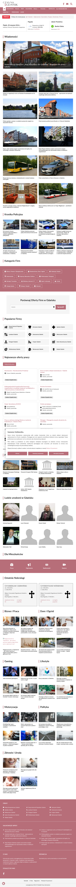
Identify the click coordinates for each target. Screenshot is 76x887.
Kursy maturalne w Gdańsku (46, 678)
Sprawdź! (60, 307)
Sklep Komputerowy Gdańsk (12, 807)
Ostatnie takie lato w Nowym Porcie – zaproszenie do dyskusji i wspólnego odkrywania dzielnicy (19, 835)
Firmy (22, 8)
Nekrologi (52, 8)
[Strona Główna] (4, 9)
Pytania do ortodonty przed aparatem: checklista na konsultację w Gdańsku (10, 771)
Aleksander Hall (7, 547)
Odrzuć (17, 453)
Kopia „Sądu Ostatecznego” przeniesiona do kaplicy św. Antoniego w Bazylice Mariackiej (55, 839)
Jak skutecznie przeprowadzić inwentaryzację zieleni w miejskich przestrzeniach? (47, 651)
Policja (17, 8)
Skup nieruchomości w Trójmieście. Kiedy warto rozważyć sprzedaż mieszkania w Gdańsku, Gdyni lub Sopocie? (11, 631)
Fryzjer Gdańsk (37, 341)
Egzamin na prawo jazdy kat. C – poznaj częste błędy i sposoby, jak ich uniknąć (29, 744)
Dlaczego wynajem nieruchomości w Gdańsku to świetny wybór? (64, 680)
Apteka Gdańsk (61, 327)
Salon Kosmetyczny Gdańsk (64, 341)
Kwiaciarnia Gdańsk (38, 334)
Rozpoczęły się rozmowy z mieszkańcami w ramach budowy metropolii (56, 843)
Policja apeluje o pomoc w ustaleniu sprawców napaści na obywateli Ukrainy (56, 835)
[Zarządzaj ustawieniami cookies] (3, 883)
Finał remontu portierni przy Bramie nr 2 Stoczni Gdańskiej (54, 121)
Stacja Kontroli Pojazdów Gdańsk (15, 327)
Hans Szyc (59, 547)
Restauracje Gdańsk (38, 349)
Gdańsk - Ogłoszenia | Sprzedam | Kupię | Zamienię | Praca (45, 17)
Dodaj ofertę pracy (9, 364)
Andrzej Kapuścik (7, 523)
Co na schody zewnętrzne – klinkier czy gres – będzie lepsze (64, 651)
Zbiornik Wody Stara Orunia (64, 489)
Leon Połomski (25, 523)
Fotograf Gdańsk (13, 341)
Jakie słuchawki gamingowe (10, 678)
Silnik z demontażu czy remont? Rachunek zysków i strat (28, 726)
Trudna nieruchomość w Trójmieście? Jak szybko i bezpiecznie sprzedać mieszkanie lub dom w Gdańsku (63, 631)
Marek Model (42, 523)
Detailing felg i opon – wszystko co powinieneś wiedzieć (9, 726)
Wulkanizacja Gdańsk (14, 349)
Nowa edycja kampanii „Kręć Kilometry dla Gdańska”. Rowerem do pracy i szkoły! (19, 830)
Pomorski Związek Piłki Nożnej (29, 472)
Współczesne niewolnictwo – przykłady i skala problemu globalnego (64, 726)
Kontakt (64, 858)
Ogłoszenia (28, 8)
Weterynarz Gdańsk (62, 334)
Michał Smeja (24, 547)
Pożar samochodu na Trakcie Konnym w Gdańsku (52, 178)
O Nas (31, 880)
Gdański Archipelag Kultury (10, 489)
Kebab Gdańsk (60, 349)
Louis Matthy (42, 547)
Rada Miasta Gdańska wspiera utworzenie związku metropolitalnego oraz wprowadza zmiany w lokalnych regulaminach (53, 150)
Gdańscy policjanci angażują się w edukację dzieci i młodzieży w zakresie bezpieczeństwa (65, 252)
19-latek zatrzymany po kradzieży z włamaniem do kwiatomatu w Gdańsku (10, 252)
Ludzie (22, 12)
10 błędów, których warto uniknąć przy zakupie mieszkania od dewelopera (46, 630)
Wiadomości (10, 8)
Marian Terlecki (61, 523)
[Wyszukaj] (71, 4)
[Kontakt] (67, 4)
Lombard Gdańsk (13, 334)
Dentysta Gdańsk (37, 327)
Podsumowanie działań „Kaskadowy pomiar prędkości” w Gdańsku (29, 252)
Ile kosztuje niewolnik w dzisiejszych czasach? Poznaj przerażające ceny (46, 726)
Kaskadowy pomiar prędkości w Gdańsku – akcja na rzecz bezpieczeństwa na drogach (46, 252)
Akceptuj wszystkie (59, 453)
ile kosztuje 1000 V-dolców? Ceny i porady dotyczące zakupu (28, 697)
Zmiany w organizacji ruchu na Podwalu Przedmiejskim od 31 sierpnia (56, 830)
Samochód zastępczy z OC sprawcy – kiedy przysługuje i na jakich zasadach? (10, 744)
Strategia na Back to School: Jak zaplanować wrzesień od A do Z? (47, 698)
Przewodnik (15, 12)
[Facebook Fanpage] (63, 4)
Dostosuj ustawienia (38, 453)
